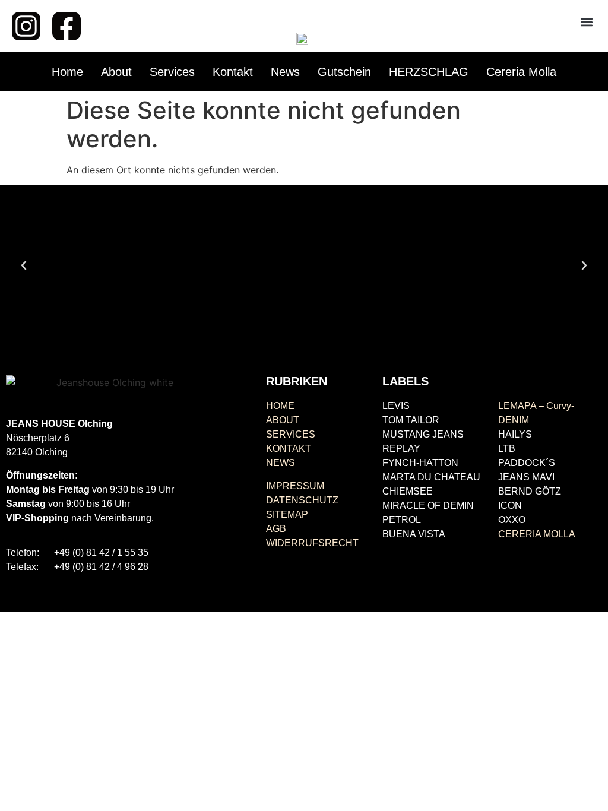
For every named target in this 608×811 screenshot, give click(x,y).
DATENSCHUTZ (302, 500)
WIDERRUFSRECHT (312, 543)
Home (67, 71)
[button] (586, 21)
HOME (280, 406)
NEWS (280, 463)
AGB (276, 529)
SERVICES (290, 434)
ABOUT (282, 420)
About (116, 71)
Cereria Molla (521, 71)
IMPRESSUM (295, 486)
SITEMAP (287, 514)
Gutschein (344, 71)
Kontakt (233, 71)
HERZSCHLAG (428, 71)
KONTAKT (288, 448)
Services (172, 71)
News (285, 71)
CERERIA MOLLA (536, 534)
